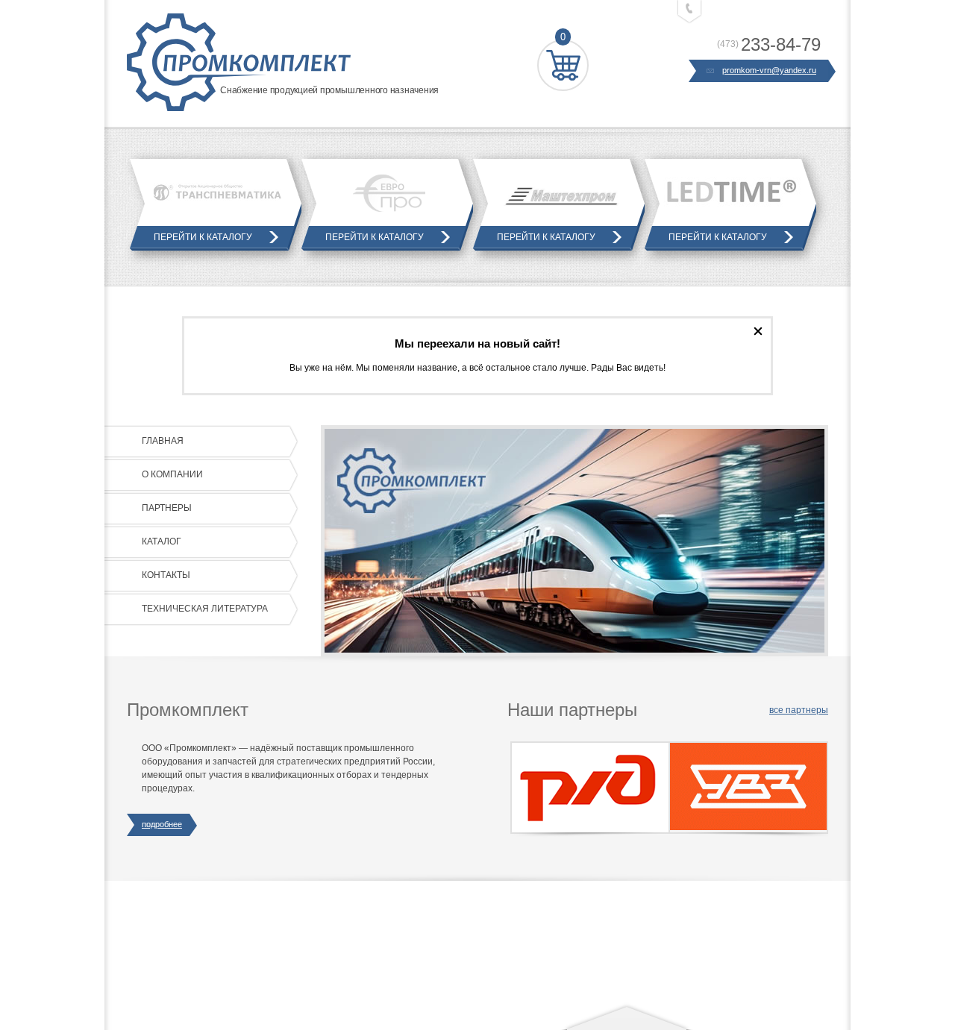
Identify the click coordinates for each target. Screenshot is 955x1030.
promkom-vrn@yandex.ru (769, 70)
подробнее (162, 824)
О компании (172, 474)
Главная (163, 441)
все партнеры (798, 710)
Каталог (161, 541)
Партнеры (167, 508)
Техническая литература (205, 608)
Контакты (166, 575)
